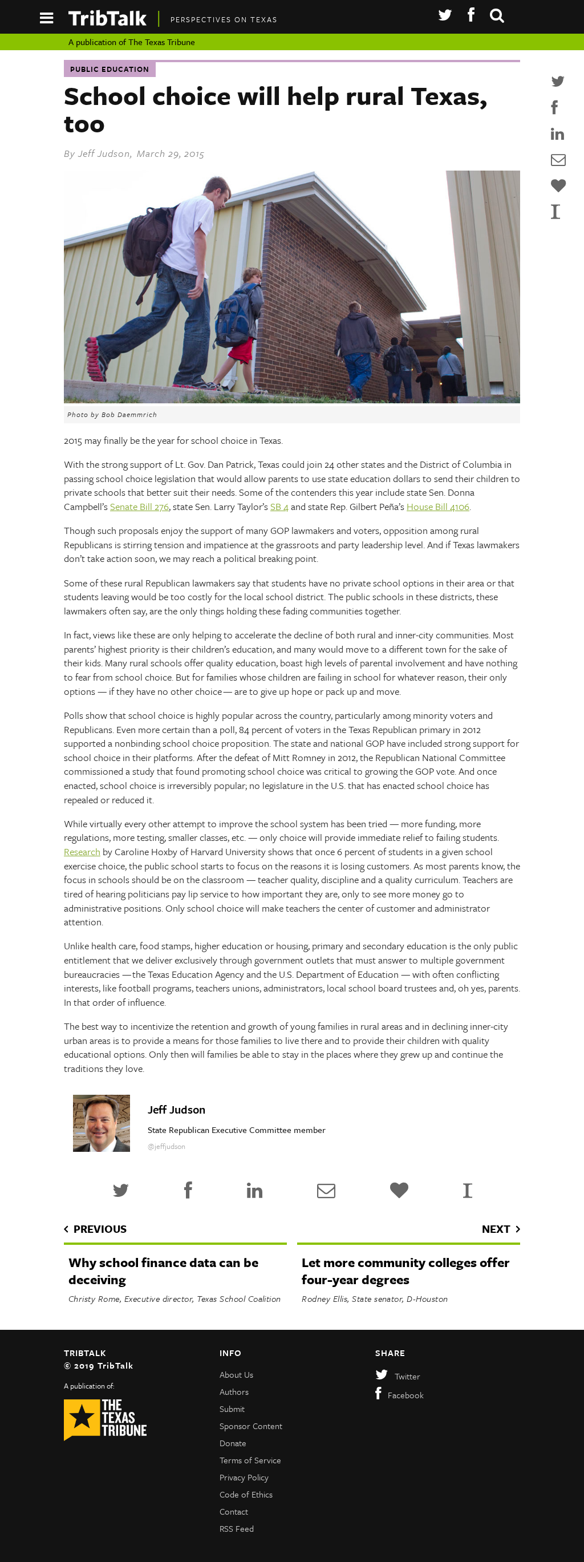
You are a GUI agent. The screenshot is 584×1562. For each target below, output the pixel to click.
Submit (232, 1408)
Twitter (407, 1376)
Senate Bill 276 (139, 506)
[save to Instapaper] (558, 211)
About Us (236, 1374)
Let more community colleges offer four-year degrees (406, 1271)
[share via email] (558, 160)
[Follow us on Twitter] (445, 15)
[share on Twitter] (558, 81)
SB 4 (279, 506)
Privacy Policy (244, 1477)
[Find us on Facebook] (471, 15)
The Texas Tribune (161, 41)
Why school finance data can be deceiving (163, 1271)
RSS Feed (237, 1528)
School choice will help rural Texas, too (275, 108)
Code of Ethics (246, 1494)
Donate (233, 1442)
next (496, 1228)
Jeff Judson (104, 153)
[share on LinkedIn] (558, 134)
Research (82, 851)
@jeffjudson (166, 1146)
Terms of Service (250, 1460)
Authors (234, 1391)
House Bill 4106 (438, 506)
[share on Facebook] (558, 108)
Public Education (109, 69)
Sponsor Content (251, 1425)
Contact (234, 1511)
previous (100, 1228)
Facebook (406, 1395)
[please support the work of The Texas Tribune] (558, 186)
